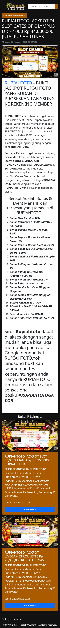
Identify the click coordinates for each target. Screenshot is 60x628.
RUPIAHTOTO (18, 83)
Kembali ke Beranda (14, 15)
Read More (30, 509)
